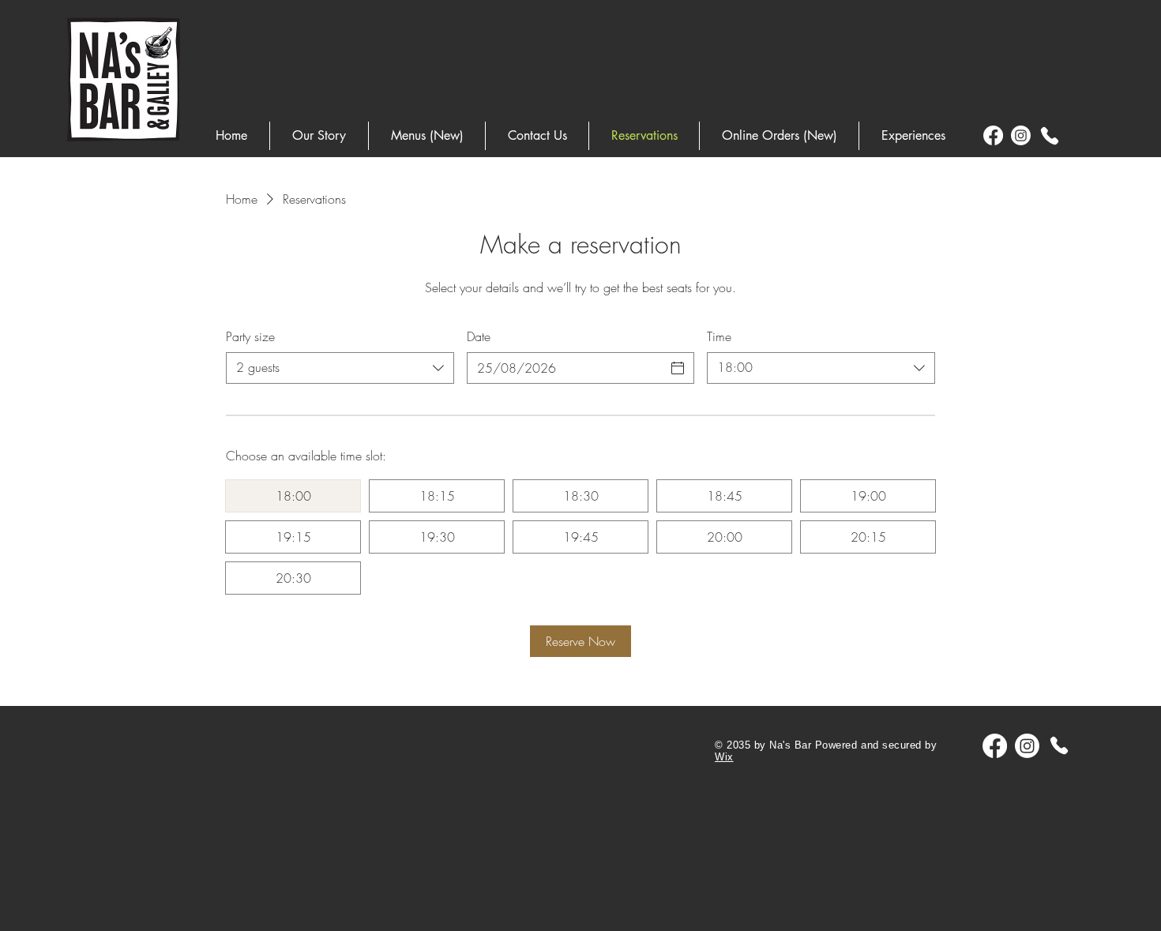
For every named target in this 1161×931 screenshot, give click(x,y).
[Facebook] (993, 135)
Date (478, 336)
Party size (250, 336)
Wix (724, 757)
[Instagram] (1021, 135)
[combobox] (340, 368)
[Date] (677, 368)
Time (719, 336)
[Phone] (1049, 136)
